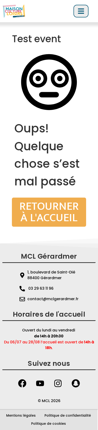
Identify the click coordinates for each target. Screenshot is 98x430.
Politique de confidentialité (67, 415)
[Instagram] (58, 383)
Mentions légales (21, 415)
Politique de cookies (48, 423)
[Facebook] (22, 383)
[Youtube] (40, 383)
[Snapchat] (76, 383)
